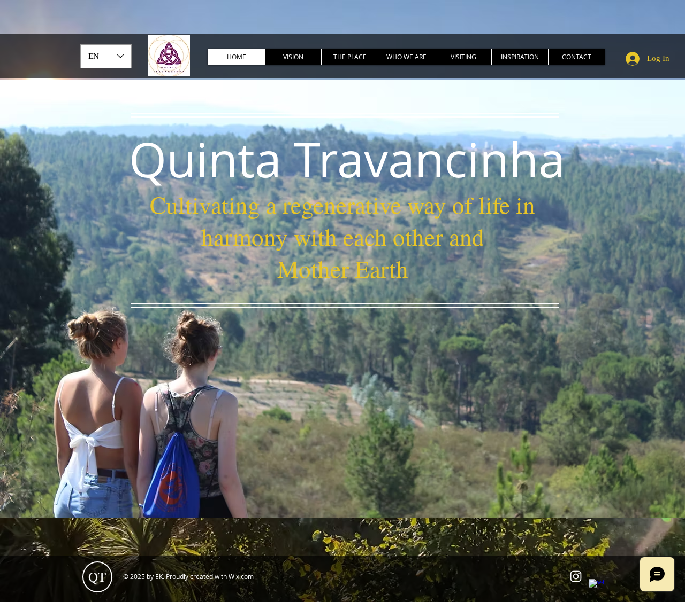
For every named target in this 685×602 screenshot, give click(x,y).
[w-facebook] (596, 586)
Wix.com (241, 576)
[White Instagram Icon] (575, 576)
